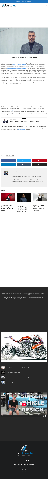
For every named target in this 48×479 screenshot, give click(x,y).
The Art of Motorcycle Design (7, 363)
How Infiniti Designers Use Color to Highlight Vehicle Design (19, 367)
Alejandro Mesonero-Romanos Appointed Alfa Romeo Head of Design (7, 207)
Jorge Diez (8, 155)
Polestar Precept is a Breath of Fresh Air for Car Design (18, 377)
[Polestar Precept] (3, 377)
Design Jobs (31, 464)
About (15, 464)
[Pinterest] (25, 460)
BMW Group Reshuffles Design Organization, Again (24, 121)
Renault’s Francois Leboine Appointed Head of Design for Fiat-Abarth (38, 207)
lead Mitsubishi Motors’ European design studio (16, 68)
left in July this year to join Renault (19, 64)
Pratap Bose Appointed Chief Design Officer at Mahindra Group (22, 209)
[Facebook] (19, 460)
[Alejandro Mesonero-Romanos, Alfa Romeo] (8, 197)
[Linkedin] (29, 460)
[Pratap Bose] (24, 197)
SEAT (13, 155)
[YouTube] (27, 460)
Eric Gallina (18, 59)
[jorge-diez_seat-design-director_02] (24, 40)
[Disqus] (24, 232)
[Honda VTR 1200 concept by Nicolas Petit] (24, 347)
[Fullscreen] (45, 416)
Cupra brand (13, 110)
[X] (21, 460)
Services (26, 464)
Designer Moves (13, 119)
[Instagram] (23, 460)
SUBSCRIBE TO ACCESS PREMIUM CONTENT (24, 1)
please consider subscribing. (21, 298)
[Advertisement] (24, 18)
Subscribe (20, 464)
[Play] (3, 416)
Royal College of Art (22, 129)
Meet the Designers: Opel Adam (13, 382)
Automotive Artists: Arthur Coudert (13, 372)
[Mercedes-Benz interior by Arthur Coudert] (3, 372)
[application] (24, 404)
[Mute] (43, 416)
